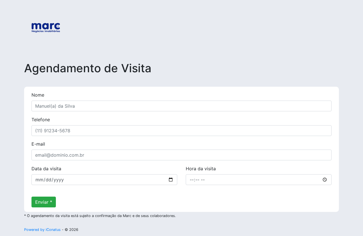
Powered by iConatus (42, 230)
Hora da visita (201, 168)
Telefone (40, 119)
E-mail (38, 144)
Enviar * (43, 202)
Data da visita (46, 168)
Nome (37, 95)
